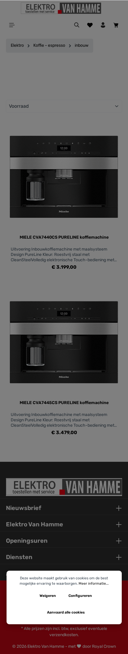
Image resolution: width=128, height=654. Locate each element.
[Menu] (12, 25)
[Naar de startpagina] (64, 8)
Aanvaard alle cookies (66, 612)
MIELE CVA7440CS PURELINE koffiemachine (64, 237)
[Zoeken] (77, 25)
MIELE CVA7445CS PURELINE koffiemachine (64, 402)
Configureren (80, 596)
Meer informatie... (94, 583)
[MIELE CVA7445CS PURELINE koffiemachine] (64, 342)
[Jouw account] (103, 25)
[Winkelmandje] (116, 25)
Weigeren (48, 596)
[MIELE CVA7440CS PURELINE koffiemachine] (64, 177)
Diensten (19, 557)
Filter (68, 83)
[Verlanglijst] (90, 25)
